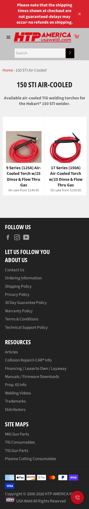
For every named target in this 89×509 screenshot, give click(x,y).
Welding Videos (18, 393)
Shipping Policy (18, 286)
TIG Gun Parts (16, 451)
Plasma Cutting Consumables (30, 459)
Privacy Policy (17, 295)
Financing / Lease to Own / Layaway (36, 369)
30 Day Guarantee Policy (26, 303)
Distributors (15, 410)
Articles (11, 352)
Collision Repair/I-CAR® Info (28, 360)
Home (7, 70)
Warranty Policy (19, 311)
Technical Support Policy (26, 327)
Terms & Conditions (21, 319)
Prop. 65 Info (15, 385)
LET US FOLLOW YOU (27, 252)
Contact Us (14, 270)
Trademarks (15, 401)
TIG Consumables (20, 442)
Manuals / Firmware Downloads (32, 377)
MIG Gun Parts (17, 434)
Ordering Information (23, 278)
